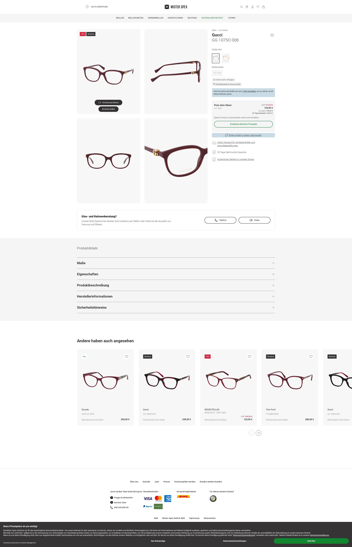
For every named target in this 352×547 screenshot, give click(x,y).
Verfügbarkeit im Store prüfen (228, 84)
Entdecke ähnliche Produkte (243, 124)
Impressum (194, 518)
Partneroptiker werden (185, 482)
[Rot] (216, 58)
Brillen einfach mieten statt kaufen (245, 135)
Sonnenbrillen (155, 18)
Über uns (134, 482)
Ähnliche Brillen (108, 109)
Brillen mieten (135, 18)
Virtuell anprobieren (110, 102)
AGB (156, 518)
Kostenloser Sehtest (212, 18)
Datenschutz (210, 518)
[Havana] (225, 58)
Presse (166, 482)
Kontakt (146, 482)
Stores (231, 18)
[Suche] (241, 6)
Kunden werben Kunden (211, 482)
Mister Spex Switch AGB (173, 518)
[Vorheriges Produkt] (251, 433)
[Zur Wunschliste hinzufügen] (272, 35)
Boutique (192, 18)
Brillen (120, 18)
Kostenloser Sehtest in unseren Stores (235, 159)
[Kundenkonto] (252, 7)
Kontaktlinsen (175, 18)
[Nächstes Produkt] (258, 433)
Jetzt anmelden (249, 91)
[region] (176, 390)
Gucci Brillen (223, 30)
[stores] (247, 7)
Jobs (157, 482)
